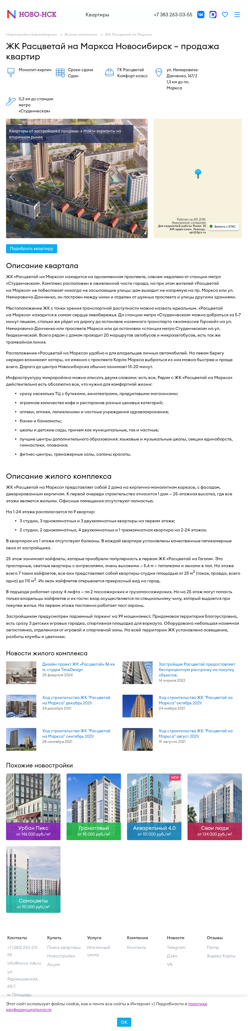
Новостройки (61, 956)
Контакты (136, 947)
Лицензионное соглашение (189, 222)
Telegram (176, 947)
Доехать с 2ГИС (225, 226)
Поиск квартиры (64, 947)
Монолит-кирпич (35, 69)
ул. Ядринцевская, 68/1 (22, 979)
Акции (53, 964)
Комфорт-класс (132, 75)
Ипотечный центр (98, 951)
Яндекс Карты (221, 956)
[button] (12, 177)
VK (170, 964)
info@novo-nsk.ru (24, 963)
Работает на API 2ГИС (191, 219)
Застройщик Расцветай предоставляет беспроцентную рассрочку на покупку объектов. (197, 669)
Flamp (213, 947)
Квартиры (97, 15)
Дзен (172, 956)
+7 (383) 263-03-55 (22, 951)
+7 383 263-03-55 (173, 15)
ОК (124, 1022)
